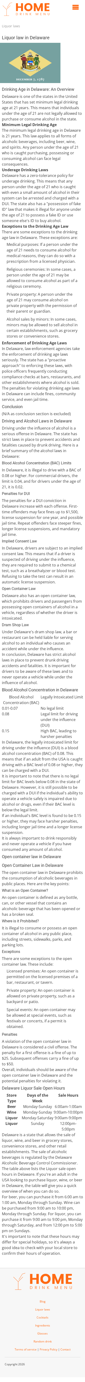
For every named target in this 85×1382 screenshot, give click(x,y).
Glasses (42, 1333)
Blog (43, 1301)
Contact (65, 1349)
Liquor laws (11, 26)
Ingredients (42, 1325)
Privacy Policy (48, 1349)
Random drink (43, 1341)
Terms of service (26, 1349)
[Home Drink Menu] (26, 17)
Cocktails (42, 1317)
